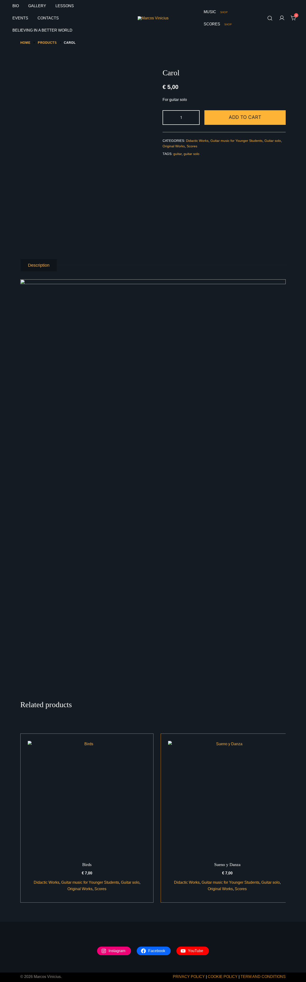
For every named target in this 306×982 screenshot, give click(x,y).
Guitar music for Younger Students (236, 141)
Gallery (37, 6)
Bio (15, 6)
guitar (177, 154)
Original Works (174, 146)
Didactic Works (197, 141)
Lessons (64, 6)
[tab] (38, 265)
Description (38, 265)
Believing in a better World (42, 30)
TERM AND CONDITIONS (263, 977)
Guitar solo (272, 141)
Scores (218, 24)
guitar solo (191, 154)
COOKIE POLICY (223, 977)
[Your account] (282, 18)
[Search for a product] (270, 18)
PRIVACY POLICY (189, 977)
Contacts (48, 18)
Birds (87, 864)
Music (216, 12)
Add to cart (245, 117)
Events (20, 18)
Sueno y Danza (227, 864)
